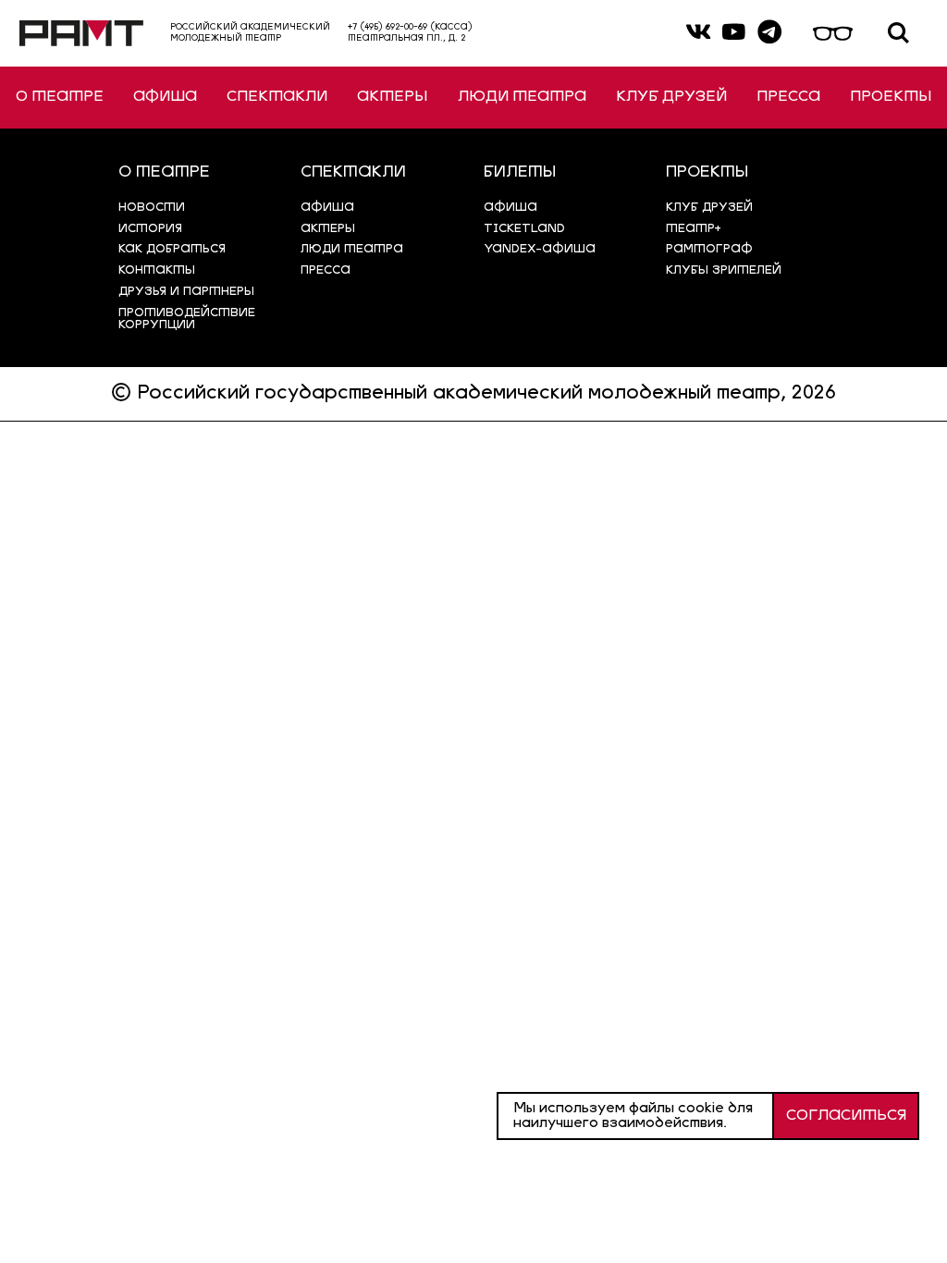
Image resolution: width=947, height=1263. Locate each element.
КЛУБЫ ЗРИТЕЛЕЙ (723, 270)
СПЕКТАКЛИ (277, 97)
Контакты (156, 270)
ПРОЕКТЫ (890, 97)
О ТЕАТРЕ (60, 97)
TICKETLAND (524, 229)
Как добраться (172, 249)
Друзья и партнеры (186, 292)
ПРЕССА (788, 97)
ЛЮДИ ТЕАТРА (522, 97)
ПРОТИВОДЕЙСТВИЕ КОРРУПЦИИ (186, 319)
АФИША (165, 97)
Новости (151, 208)
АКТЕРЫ (392, 97)
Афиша (510, 208)
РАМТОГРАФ (709, 249)
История (150, 229)
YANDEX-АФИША (540, 249)
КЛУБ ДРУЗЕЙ (671, 97)
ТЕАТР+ (693, 229)
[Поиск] (898, 33)
